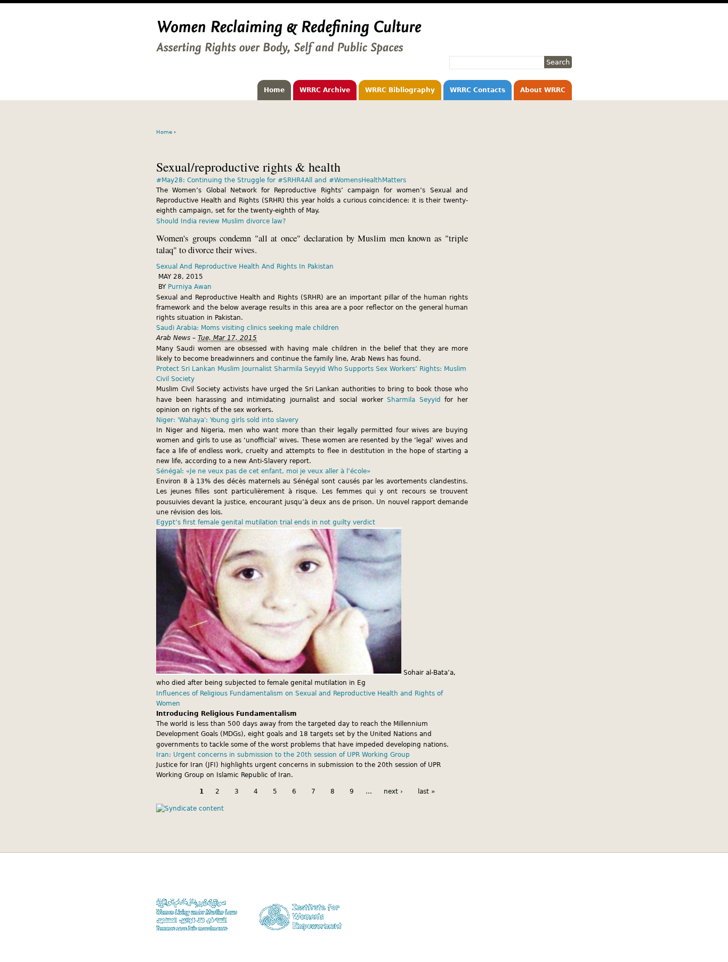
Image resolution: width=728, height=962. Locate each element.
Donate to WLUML (546, 879)
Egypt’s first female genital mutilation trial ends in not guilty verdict (265, 522)
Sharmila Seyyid (414, 399)
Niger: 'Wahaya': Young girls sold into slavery (227, 420)
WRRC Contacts (477, 90)
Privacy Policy (551, 899)
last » (426, 791)
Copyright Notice (547, 889)
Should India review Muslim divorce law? (221, 221)
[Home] (289, 49)
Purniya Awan (190, 286)
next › (393, 791)
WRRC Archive (325, 90)
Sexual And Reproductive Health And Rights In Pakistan (245, 266)
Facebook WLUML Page (538, 930)
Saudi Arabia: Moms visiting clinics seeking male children (247, 328)
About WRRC (542, 90)
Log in (563, 920)
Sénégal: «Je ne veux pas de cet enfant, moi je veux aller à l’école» (263, 471)
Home (274, 90)
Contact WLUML (549, 910)
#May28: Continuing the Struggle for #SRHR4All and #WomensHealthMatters (281, 180)
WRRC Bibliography (400, 90)
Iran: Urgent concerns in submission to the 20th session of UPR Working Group (283, 754)
